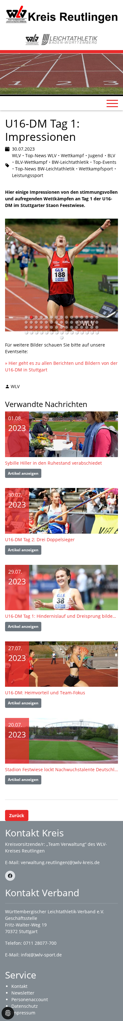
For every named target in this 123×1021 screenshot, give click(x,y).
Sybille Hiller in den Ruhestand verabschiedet (53, 463)
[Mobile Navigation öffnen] (112, 103)
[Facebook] (10, 876)
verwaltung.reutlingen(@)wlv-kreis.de (60, 862)
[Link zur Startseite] (61, 14)
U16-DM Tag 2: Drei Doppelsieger (40, 539)
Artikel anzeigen (23, 473)
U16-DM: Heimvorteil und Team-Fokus (45, 693)
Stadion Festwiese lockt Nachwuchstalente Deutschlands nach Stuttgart (61, 769)
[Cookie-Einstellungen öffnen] (8, 1013)
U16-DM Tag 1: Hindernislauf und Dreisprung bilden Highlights (61, 616)
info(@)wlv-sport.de (41, 955)
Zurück (16, 815)
